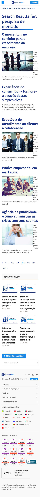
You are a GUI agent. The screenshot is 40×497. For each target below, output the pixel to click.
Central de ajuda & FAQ (11, 379)
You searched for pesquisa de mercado (22, 8)
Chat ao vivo (24, 379)
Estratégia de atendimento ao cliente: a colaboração (20, 124)
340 (12, 263)
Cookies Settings (6, 489)
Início (4, 8)
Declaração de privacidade (17, 487)
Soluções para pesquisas (11, 389)
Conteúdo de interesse (10, 402)
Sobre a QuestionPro (9, 397)
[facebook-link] (25, 375)
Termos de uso (30, 487)
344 (34, 263)
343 (28, 263)
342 (23, 263)
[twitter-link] (29, 375)
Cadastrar (34, 2)
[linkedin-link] (33, 375)
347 (5, 269)
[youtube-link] (37, 375)
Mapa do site (5, 487)
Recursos (6, 384)
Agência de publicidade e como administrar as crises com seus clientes (20, 216)
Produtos (6, 393)
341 (18, 263)
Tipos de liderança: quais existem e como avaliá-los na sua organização (27, 302)
